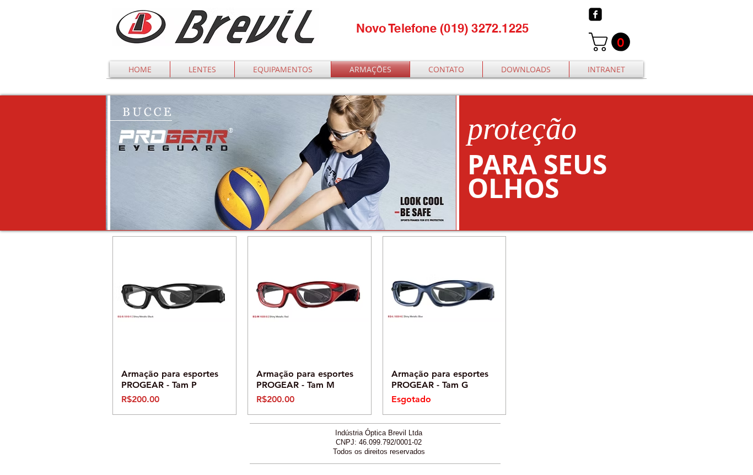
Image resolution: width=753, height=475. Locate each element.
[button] (611, 42)
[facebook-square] (595, 14)
